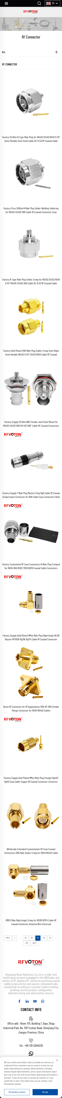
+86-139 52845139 (33, 1045)
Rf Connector (41, 27)
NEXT (35, 943)
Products (29, 27)
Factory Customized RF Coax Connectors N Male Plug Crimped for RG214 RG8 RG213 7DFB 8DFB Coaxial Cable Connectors (31, 566)
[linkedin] (27, 1001)
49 (25, 938)
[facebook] (19, 1001)
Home (20, 27)
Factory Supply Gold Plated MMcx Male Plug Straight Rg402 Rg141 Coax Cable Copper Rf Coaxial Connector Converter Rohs (31, 780)
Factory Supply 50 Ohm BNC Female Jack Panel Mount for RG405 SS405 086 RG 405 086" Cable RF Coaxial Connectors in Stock (31, 424)
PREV (8, 938)
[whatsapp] (43, 1001)
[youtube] (35, 1001)
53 (50, 938)
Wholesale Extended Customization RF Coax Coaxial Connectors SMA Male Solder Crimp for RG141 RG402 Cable (31, 851)
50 (32, 938)
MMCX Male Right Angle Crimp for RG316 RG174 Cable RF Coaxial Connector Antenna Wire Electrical (31, 922)
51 (38, 938)
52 (44, 938)
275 (26, 943)
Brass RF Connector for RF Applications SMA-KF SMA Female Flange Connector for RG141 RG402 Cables (31, 708)
